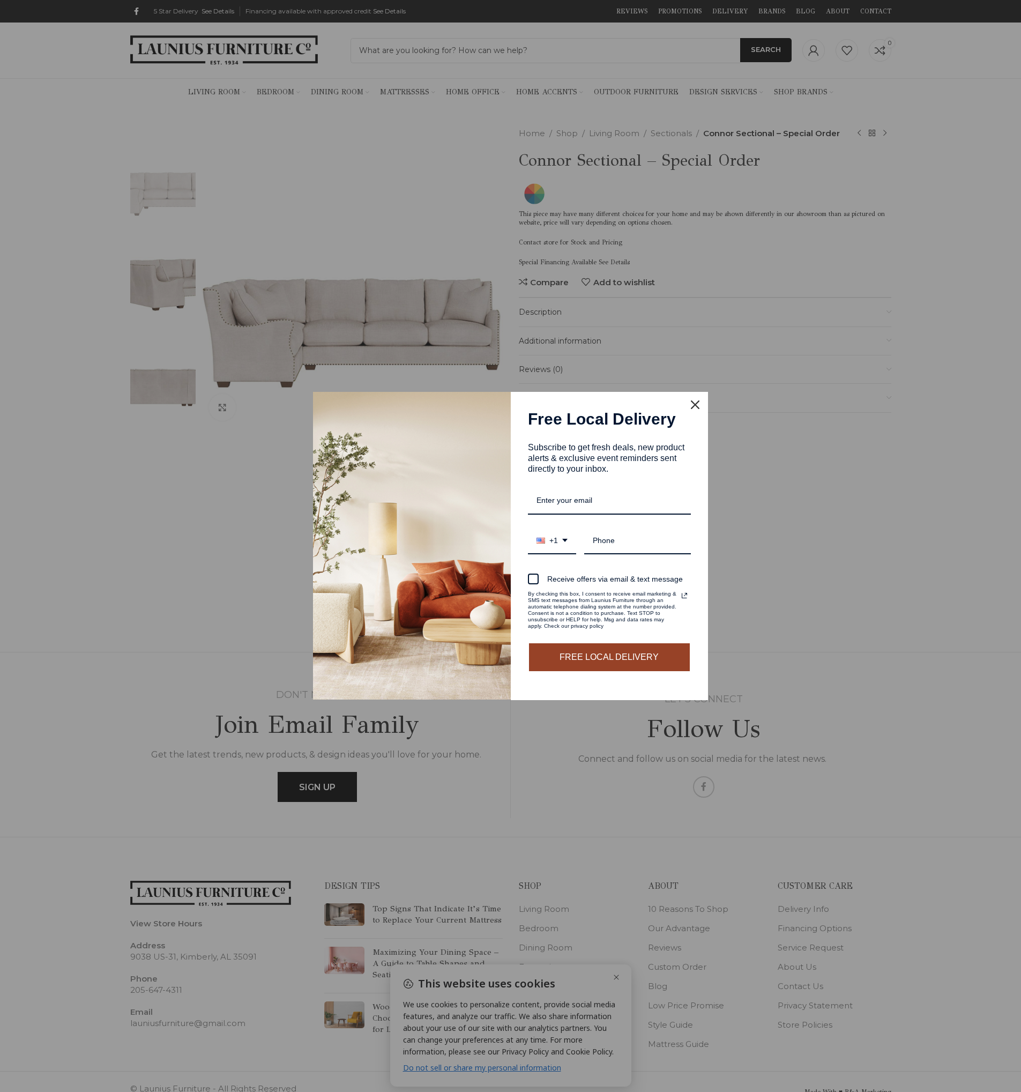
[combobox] (552, 541)
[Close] (695, 405)
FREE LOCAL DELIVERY (609, 657)
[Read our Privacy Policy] (684, 595)
